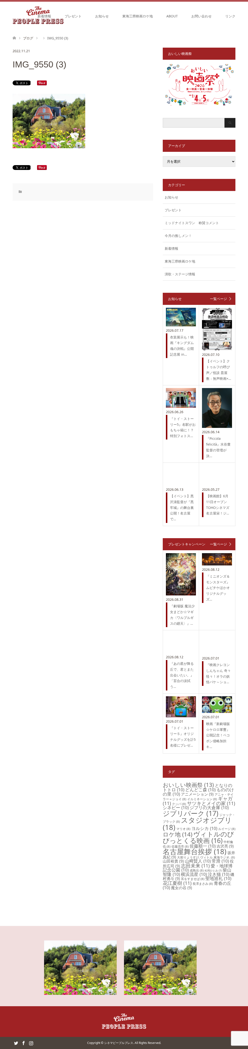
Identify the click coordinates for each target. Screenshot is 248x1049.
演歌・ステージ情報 (180, 274)
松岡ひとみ (213, 870)
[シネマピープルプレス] (124, 1028)
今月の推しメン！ (178, 235)
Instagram (31, 1043)
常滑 (220, 861)
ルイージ (226, 829)
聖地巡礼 (218, 878)
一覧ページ (218, 299)
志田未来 (195, 865)
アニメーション (197, 794)
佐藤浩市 (180, 846)
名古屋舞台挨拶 (194, 851)
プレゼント (73, 16)
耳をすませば (192, 879)
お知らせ (102, 16)
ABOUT (172, 16)
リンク (230, 16)
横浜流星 (194, 874)
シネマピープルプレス (118, 1043)
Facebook (23, 1043)
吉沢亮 (225, 846)
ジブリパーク (190, 813)
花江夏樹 (177, 883)
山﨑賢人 (198, 861)
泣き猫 (218, 874)
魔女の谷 (181, 887)
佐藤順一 (203, 846)
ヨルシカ (204, 828)
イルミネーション (202, 799)
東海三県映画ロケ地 (137, 16)
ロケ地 (177, 834)
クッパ (179, 804)
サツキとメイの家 (211, 803)
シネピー (176, 807)
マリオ (183, 829)
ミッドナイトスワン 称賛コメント (192, 222)
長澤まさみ (203, 883)
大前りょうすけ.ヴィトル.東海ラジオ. (206, 857)
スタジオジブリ (197, 823)
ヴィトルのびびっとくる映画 (198, 837)
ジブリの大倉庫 (209, 807)
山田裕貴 (173, 861)
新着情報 (44, 16)
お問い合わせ (201, 16)
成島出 (197, 870)
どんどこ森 (200, 789)
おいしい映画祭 (188, 785)
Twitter (16, 1043)
